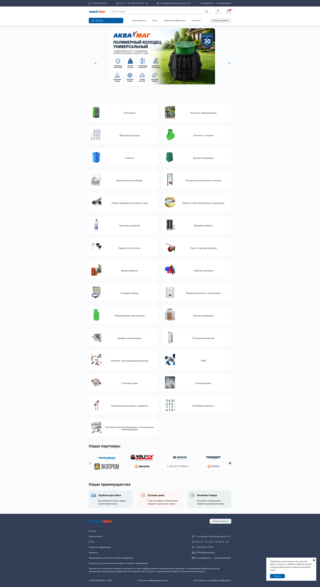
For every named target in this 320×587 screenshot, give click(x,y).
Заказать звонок (220, 20)
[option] (162, 56)
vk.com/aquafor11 (207, 3)
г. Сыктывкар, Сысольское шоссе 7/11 (175, 3)
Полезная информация (175, 20)
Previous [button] (90, 463)
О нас (155, 20)
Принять (277, 576)
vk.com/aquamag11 (223, 3)
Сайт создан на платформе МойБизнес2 (212, 580)
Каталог (92, 531)
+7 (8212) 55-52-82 (99, 3)
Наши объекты (139, 20)
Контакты (196, 20)
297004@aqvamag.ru (205, 552)
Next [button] (230, 463)
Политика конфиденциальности (153, 580)
